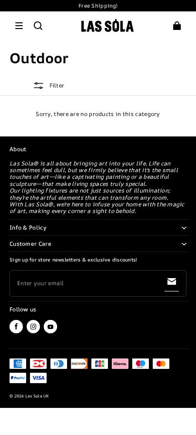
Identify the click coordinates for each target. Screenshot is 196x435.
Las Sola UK (37, 396)
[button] (19, 25)
